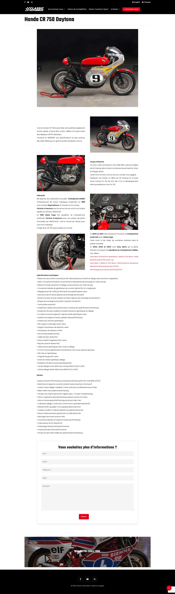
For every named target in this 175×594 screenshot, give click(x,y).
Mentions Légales (98, 586)
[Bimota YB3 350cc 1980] (88, 552)
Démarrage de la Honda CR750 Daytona (106, 269)
